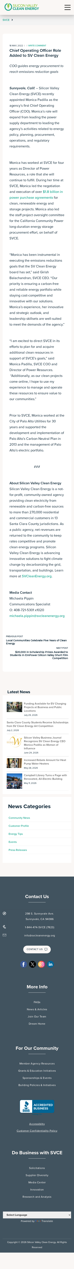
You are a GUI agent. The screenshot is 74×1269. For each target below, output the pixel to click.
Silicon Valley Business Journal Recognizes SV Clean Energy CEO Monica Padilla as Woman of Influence (44, 743)
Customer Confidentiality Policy (37, 1131)
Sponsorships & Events (37, 1078)
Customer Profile (19, 826)
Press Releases (18, 850)
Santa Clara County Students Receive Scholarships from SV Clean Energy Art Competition (37, 724)
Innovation (37, 1189)
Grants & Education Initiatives (37, 1071)
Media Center (37, 1182)
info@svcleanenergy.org (39, 935)
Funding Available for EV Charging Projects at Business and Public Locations (45, 707)
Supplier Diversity (37, 1175)
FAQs (37, 1002)
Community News (19, 818)
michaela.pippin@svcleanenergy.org (37, 616)
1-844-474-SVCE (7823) (39, 927)
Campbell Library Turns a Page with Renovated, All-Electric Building (45, 777)
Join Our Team (37, 1016)
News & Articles (37, 1009)
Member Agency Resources (37, 1063)
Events (13, 842)
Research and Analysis (37, 1197)
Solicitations (37, 1168)
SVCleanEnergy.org (37, 576)
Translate (47, 1221)
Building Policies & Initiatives (37, 1085)
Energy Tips (16, 834)
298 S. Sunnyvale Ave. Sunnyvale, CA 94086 (39, 916)
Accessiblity (37, 1124)
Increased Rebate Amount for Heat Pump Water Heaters (45, 761)
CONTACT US (35, 949)
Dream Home (37, 1023)
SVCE (6, 20)
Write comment (37, 45)
